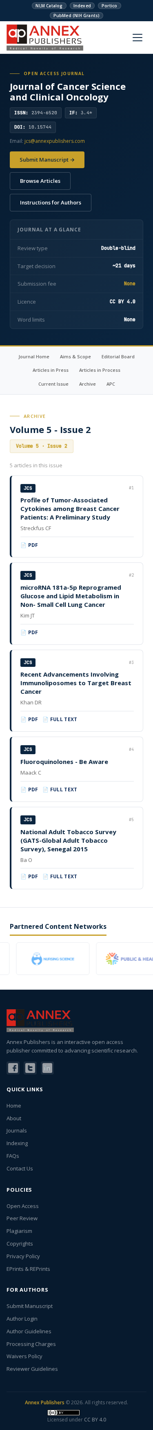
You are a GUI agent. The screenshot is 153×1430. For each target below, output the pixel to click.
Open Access (23, 1206)
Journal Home (33, 356)
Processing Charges (31, 1344)
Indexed (82, 6)
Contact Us (20, 1168)
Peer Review (22, 1218)
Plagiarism (19, 1231)
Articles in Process (99, 370)
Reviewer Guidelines (32, 1368)
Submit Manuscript (30, 1306)
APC (110, 384)
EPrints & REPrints (28, 1268)
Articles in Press (51, 370)
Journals (17, 1130)
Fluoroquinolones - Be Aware (64, 761)
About (14, 1118)
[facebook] (13, 1068)
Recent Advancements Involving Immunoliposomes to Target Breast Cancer (75, 682)
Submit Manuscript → (47, 159)
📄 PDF (29, 545)
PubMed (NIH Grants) (76, 15)
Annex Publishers (44, 1402)
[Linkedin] (47, 1068)
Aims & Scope (75, 356)
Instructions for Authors (50, 202)
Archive (87, 384)
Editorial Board (118, 356)
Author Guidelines (29, 1331)
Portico (109, 6)
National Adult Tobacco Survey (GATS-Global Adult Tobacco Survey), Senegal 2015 (68, 840)
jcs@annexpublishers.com (54, 141)
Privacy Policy (23, 1256)
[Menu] (137, 38)
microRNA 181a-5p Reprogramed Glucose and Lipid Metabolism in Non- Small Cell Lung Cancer (70, 595)
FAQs (13, 1155)
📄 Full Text (60, 719)
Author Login (22, 1318)
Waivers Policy (24, 1356)
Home (14, 1105)
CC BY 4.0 (95, 1419)
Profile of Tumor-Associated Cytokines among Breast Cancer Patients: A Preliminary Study (70, 508)
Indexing (17, 1143)
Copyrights (20, 1243)
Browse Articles (40, 180)
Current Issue (53, 384)
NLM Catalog (48, 6)
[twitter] (30, 1068)
